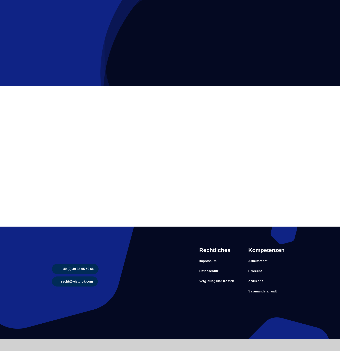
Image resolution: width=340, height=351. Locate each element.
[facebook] (53, 319)
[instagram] (59, 319)
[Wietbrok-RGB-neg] (81, 246)
